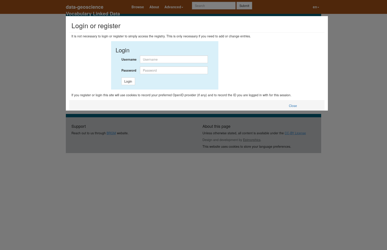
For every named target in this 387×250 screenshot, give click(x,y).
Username (129, 59)
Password (128, 70)
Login (128, 81)
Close (293, 105)
